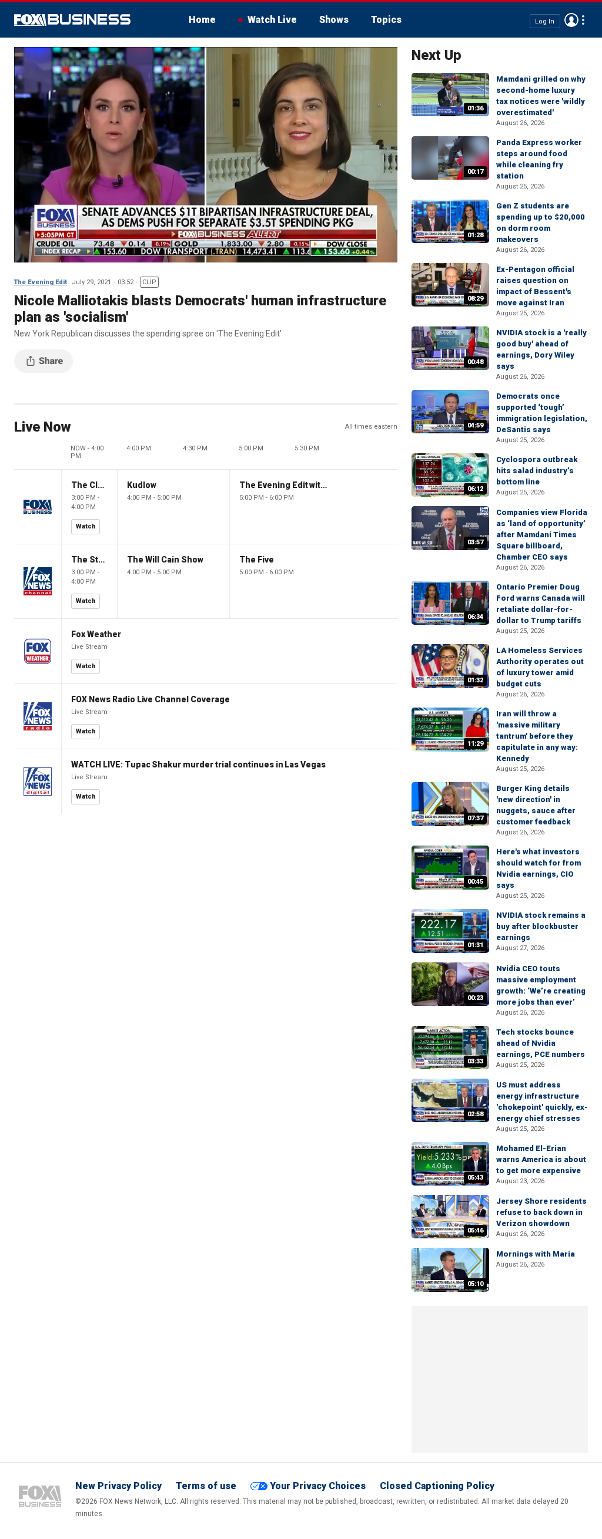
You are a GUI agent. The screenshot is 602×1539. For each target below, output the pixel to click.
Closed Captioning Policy (437, 1485)
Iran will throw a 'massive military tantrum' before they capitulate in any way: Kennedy (537, 736)
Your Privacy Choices (318, 1485)
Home (202, 19)
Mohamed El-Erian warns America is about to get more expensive (541, 1159)
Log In (544, 21)
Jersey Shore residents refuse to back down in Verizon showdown (541, 1212)
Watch (86, 526)
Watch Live (272, 19)
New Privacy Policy (118, 1485)
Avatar (571, 20)
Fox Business (72, 20)
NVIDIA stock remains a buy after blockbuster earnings (541, 926)
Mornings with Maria (535, 1254)
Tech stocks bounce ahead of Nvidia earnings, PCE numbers (540, 1043)
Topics (386, 19)
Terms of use (206, 1485)
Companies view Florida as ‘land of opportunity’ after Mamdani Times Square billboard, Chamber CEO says (541, 534)
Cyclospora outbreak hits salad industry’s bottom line (536, 470)
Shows (334, 19)
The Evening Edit (40, 282)
